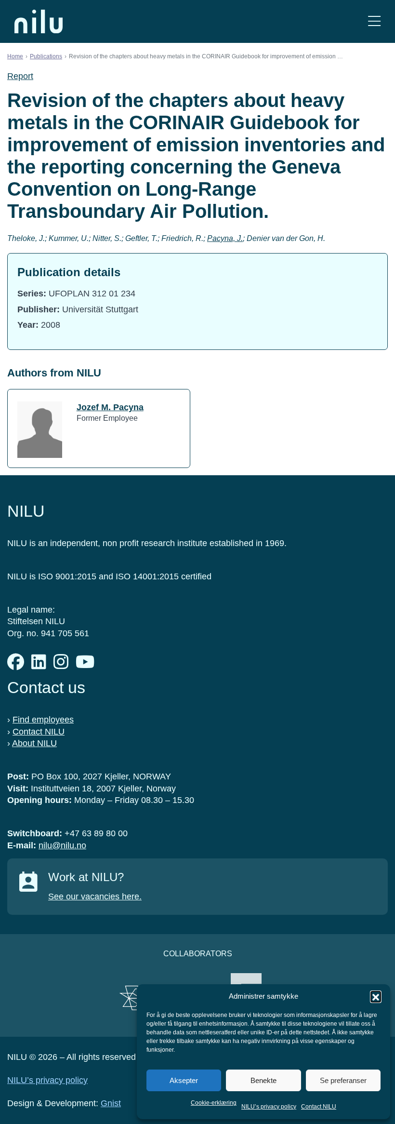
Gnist (111, 1103)
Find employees (43, 719)
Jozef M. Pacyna (110, 407)
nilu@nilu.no (62, 845)
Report (20, 76)
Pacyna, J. (225, 238)
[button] (376, 996)
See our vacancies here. (95, 896)
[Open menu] (374, 21)
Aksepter (184, 1080)
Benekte (263, 1080)
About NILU (34, 743)
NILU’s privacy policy (268, 1106)
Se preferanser (343, 1080)
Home (15, 56)
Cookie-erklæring (214, 1102)
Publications (46, 56)
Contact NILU (318, 1106)
